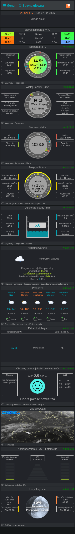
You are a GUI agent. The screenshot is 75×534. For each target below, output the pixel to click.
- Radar (28, 244)
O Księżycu (10, 203)
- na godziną (21, 324)
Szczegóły (9, 324)
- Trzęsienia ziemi (31, 284)
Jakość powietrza (12, 404)
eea (42, 376)
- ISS (43, 203)
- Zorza (19, 203)
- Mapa (28, 163)
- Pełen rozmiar (35, 324)
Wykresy (8, 83)
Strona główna (33, 5)
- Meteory (28, 203)
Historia (8, 284)
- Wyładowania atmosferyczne (54, 284)
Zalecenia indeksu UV (15, 485)
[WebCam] (37, 426)
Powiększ (9, 445)
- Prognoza (19, 83)
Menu (11, 5)
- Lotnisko (17, 284)
